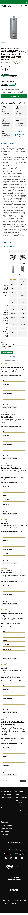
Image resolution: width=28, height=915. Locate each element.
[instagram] (11, 858)
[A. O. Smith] (6, 6)
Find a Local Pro (14, 96)
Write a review (16, 63)
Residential (7, 10)
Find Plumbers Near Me (14, 842)
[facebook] (6, 858)
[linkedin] (16, 858)
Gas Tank (18, 10)
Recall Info (4, 834)
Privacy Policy (20, 897)
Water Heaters (13, 10)
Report (14, 407)
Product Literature (9, 246)
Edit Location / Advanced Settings (20, 135)
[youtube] (21, 858)
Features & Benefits (9, 143)
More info (20, 131)
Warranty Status (19, 805)
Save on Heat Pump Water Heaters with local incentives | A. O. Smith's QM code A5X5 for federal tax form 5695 (13, 2)
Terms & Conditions (6, 900)
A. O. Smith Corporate (10, 897)
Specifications (7, 242)
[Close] (26, 2)
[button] (24, 781)
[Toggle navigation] (26, 6)
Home (2, 10)
